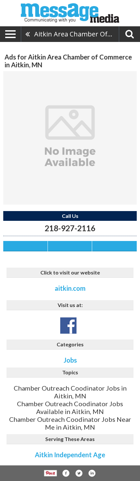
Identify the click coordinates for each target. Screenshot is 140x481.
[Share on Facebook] (66, 473)
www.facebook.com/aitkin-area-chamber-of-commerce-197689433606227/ (68, 325)
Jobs (70, 360)
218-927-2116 (70, 228)
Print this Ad (70, 246)
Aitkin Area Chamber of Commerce (76, 34)
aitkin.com (70, 288)
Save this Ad (25, 246)
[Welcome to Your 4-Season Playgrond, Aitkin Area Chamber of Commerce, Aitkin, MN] (70, 138)
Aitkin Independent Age (70, 455)
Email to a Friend (115, 246)
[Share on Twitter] (79, 473)
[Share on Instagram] (92, 473)
